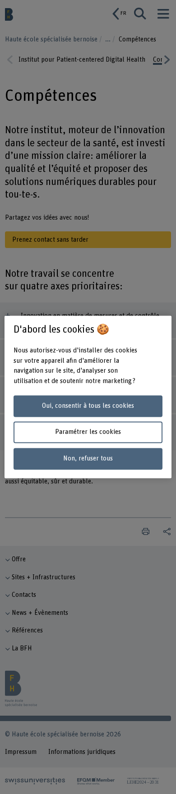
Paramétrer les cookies (88, 432)
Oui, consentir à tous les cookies (88, 405)
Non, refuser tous (88, 459)
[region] (88, 397)
